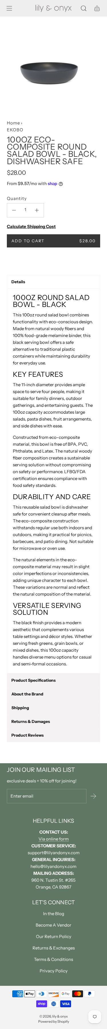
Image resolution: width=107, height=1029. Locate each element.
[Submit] (93, 796)
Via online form (54, 839)
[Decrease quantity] (14, 210)
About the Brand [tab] (27, 694)
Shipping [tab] (20, 707)
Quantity (17, 198)
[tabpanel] (53, 480)
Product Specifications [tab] (33, 680)
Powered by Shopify (53, 1021)
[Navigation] (9, 8)
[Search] (83, 8)
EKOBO (15, 129)
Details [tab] (18, 281)
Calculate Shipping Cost (31, 226)
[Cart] (97, 8)
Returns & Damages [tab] (30, 721)
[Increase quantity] (37, 210)
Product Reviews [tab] (27, 735)
